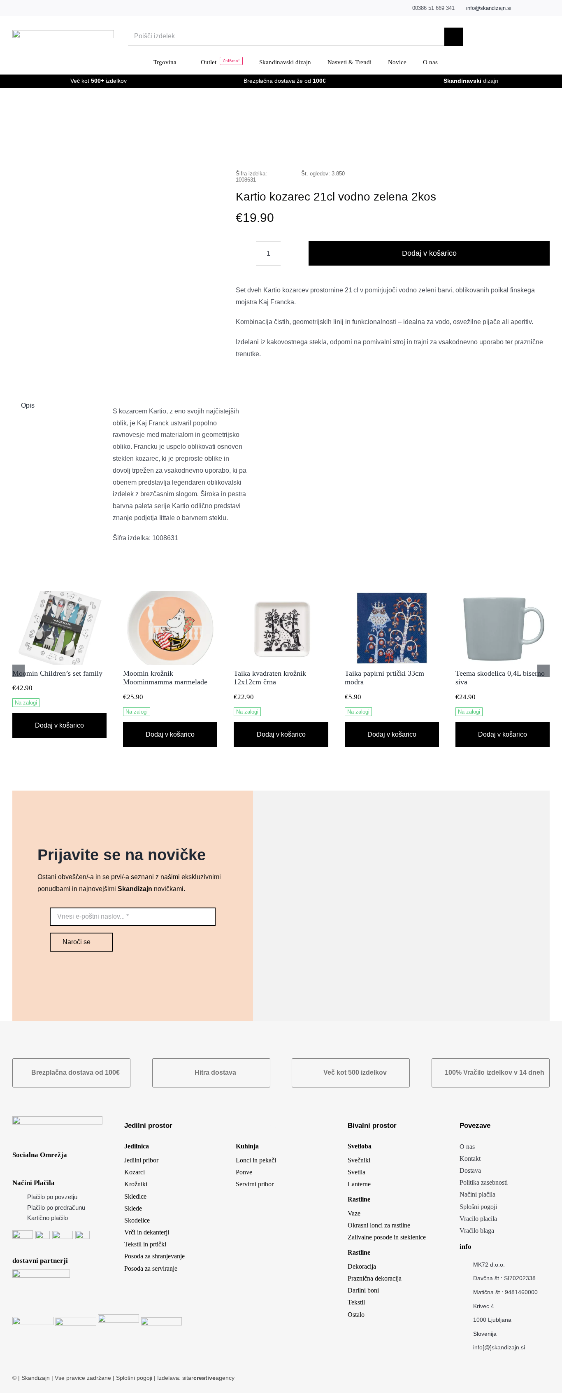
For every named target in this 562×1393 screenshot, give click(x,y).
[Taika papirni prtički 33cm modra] (392, 594)
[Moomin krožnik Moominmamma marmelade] (170, 594)
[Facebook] (455, 148)
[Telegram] (508, 148)
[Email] (534, 148)
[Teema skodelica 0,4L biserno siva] (502, 594)
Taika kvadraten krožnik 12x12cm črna (270, 677)
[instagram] (534, 8)
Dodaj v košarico (429, 253)
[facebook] (522, 8)
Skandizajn (35, 1377)
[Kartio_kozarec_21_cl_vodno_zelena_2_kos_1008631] (113, 239)
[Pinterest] (521, 148)
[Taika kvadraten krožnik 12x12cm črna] (281, 594)
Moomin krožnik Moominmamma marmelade (165, 677)
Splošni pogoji (135, 1377)
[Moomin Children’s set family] (59, 594)
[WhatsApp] (495, 148)
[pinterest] (547, 8)
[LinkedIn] (482, 148)
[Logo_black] (63, 33)
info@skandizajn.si (488, 8)
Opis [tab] (28, 405)
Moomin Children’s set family (57, 673)
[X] (469, 148)
